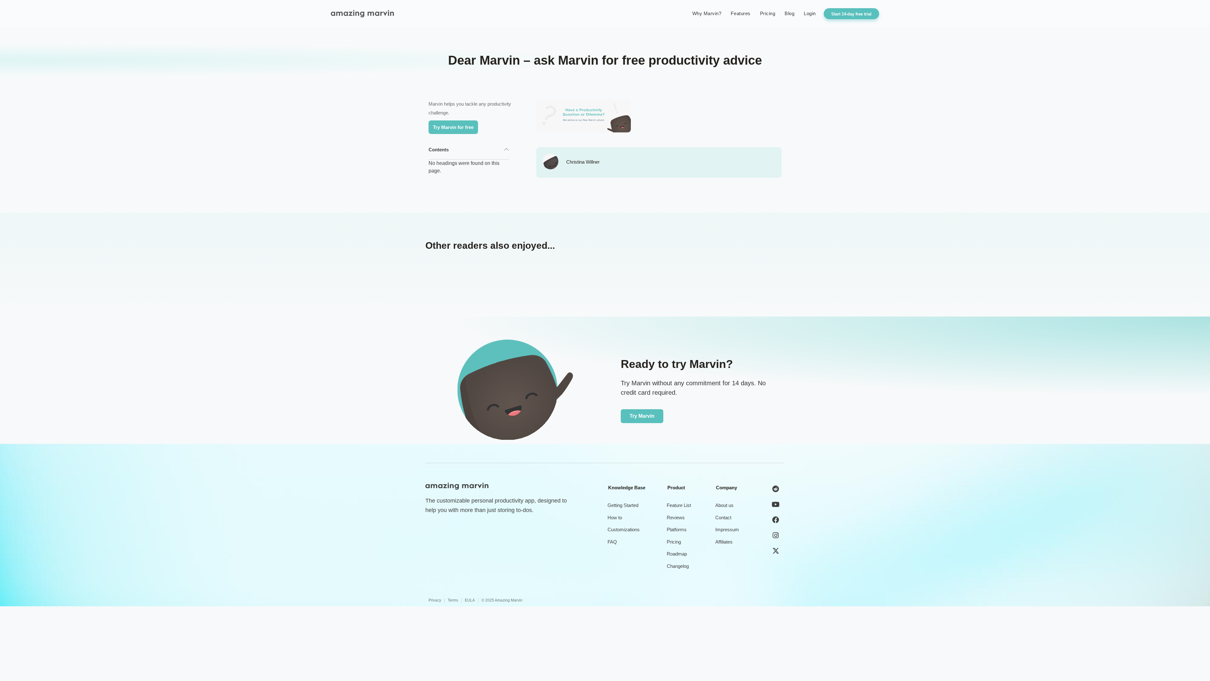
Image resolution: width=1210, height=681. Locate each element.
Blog (789, 13)
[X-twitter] (776, 551)
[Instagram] (776, 535)
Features (740, 13)
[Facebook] (776, 520)
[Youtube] (776, 504)
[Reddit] (776, 489)
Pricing (767, 13)
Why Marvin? (707, 13)
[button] (506, 149)
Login (810, 13)
